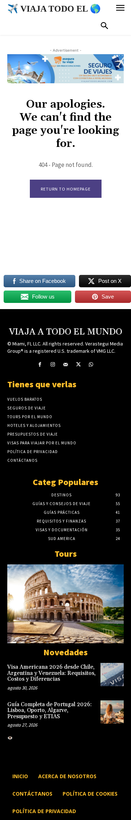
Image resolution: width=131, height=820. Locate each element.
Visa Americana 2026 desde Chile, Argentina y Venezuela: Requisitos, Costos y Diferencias (51, 673)
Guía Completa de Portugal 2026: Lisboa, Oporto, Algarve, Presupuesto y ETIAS (49, 710)
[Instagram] (52, 364)
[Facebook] (39, 364)
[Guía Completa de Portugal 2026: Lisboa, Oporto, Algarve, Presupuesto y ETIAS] (112, 712)
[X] (78, 364)
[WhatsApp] (91, 364)
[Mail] (65, 364)
